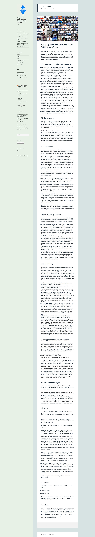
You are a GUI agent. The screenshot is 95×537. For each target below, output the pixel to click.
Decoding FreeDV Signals (22, 101)
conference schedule (50, 514)
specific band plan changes (66, 362)
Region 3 (70, 51)
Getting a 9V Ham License (22, 36)
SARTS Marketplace (20, 46)
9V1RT (51, 525)
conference (46, 53)
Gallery (18, 54)
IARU (66, 51)
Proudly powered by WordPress (47, 534)
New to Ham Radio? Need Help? (23, 34)
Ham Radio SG (19, 77)
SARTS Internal (20, 62)
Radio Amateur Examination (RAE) (22, 39)
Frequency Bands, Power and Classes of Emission (22, 44)
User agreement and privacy (22, 155)
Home (18, 30)
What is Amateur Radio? (21, 32)
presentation (44, 363)
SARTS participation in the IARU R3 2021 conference (57, 45)
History (18, 56)
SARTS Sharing (20, 64)
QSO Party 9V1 (20, 98)
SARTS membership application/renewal (21, 72)
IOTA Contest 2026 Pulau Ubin (23, 90)
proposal (63, 393)
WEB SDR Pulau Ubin (21, 105)
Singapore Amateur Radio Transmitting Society (22, 20)
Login (18, 150)
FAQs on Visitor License (21, 41)
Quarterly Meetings (20, 60)
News (18, 58)
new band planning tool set (47, 362)
